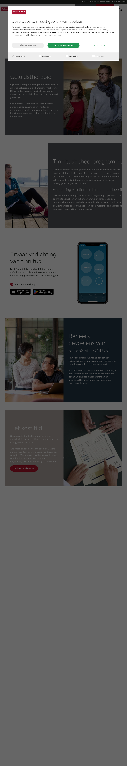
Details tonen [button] (98, 45)
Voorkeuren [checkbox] (46, 56)
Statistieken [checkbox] (73, 56)
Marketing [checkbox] (99, 56)
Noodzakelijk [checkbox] (20, 56)
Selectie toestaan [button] (28, 45)
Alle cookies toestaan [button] (63, 45)
